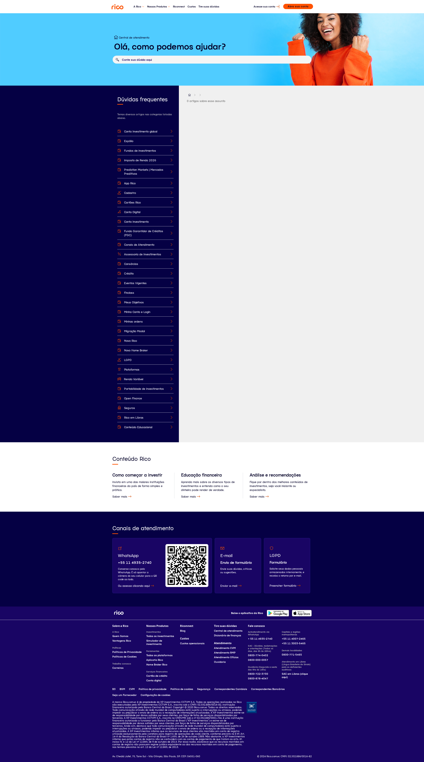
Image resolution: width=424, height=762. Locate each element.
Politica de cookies (181, 689)
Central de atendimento (228, 630)
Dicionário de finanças (227, 635)
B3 (114, 689)
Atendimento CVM (225, 648)
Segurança (203, 689)
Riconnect (179, 6)
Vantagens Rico (121, 640)
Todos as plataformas (159, 655)
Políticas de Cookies (124, 656)
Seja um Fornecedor (124, 695)
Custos (191, 6)
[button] (189, 95)
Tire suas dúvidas (208, 6)
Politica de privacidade (152, 689)
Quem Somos (120, 636)
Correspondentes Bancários (268, 689)
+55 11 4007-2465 (294, 638)
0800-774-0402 (258, 655)
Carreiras (118, 667)
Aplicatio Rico (154, 659)
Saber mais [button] (119, 496)
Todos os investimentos (160, 636)
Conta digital (153, 680)
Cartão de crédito (156, 675)
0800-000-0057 (258, 659)
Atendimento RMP (225, 652)
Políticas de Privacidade (127, 652)
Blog (182, 630)
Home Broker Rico (156, 664)
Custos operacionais (192, 643)
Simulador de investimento (154, 642)
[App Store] (302, 613)
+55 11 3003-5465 (294, 643)
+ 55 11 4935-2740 (260, 638)
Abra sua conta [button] (298, 6)
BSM (122, 689)
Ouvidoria (220, 661)
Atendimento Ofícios (226, 657)
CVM (132, 689)
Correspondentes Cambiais (230, 689)
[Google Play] (278, 613)
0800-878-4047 (258, 678)
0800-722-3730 (258, 673)
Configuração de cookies (155, 695)
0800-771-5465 (292, 654)
